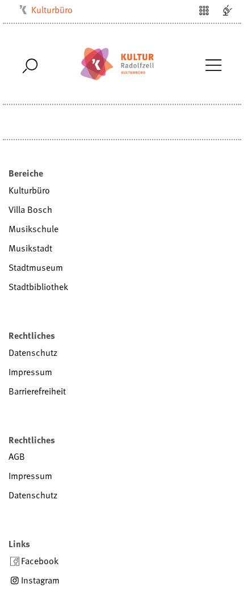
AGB (17, 456)
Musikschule (33, 229)
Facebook (39, 561)
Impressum (30, 372)
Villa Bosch (30, 209)
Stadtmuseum (36, 267)
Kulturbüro (52, 9)
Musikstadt (30, 248)
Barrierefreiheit (37, 391)
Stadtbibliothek (38, 286)
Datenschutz (33, 352)
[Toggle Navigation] (213, 64)
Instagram (40, 580)
